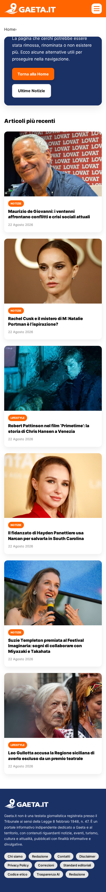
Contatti (63, 856)
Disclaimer (87, 856)
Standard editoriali (77, 865)
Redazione (40, 856)
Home (9, 29)
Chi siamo (15, 856)
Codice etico (17, 874)
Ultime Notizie (31, 90)
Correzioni (46, 865)
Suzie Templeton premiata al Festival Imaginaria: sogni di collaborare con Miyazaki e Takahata (46, 646)
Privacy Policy (18, 865)
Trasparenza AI (48, 874)
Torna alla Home (33, 74)
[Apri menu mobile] (96, 8)
